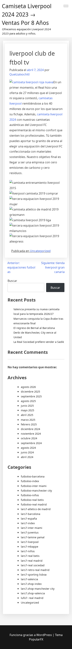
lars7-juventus (30, 532)
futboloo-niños (30, 495)
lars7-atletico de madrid (36, 509)
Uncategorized (40, 251)
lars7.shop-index (31, 584)
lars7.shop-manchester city (37, 588)
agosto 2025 (28, 401)
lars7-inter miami (31, 528)
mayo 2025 (27, 410)
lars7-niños (28, 551)
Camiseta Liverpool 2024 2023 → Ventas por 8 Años (27, 14)
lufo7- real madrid (32, 598)
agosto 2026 (28, 387)
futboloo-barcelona (32, 476)
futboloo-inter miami (34, 486)
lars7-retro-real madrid (35, 570)
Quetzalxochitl (19, 74)
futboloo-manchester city (36, 490)
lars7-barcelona (30, 514)
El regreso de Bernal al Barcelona (34, 328)
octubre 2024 (29, 438)
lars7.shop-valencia (33, 593)
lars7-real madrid (31, 560)
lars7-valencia (29, 579)
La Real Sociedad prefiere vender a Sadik (38, 342)
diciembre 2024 (30, 429)
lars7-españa (29, 518)
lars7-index (28, 523)
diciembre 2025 (30, 391)
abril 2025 (27, 415)
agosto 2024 (28, 447)
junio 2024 (27, 452)
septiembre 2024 (31, 443)
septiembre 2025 (31, 396)
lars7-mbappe (29, 546)
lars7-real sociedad (32, 565)
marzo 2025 (28, 419)
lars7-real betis (30, 556)
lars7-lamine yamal (32, 537)
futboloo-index (30, 481)
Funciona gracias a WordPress (31, 635)
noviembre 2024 (31, 433)
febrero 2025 (29, 424)
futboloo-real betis (32, 500)
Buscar (12, 281)
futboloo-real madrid (34, 504)
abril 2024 (27, 457)
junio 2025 (27, 405)
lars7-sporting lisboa (34, 574)
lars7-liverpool (30, 542)
